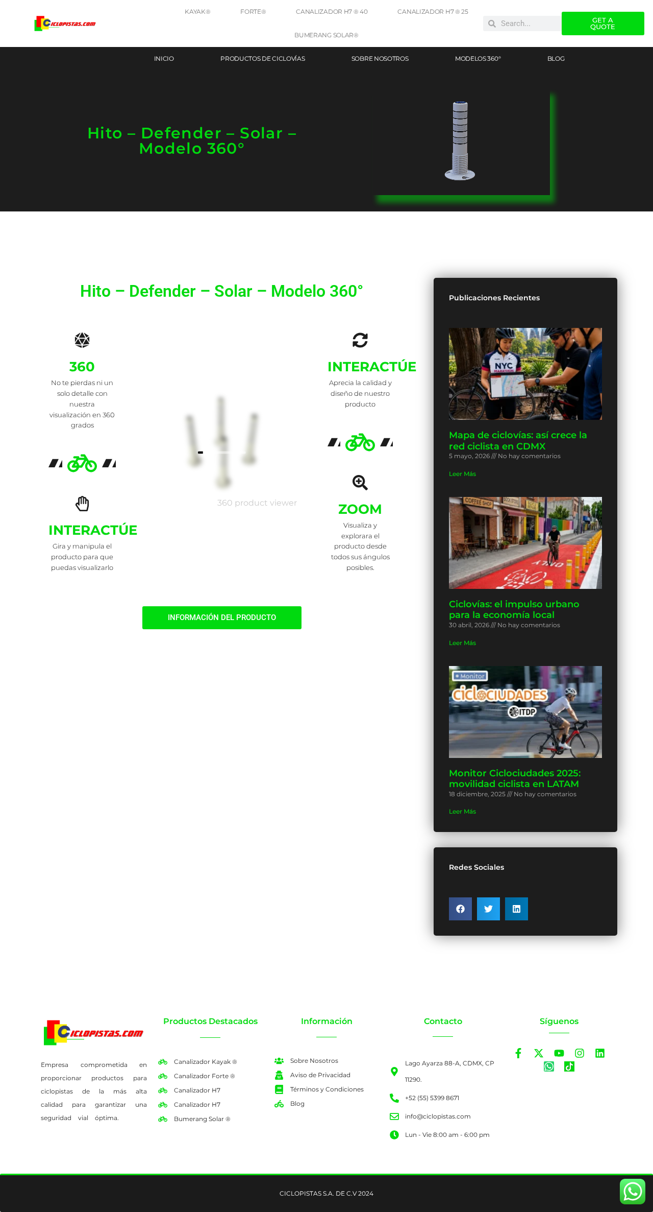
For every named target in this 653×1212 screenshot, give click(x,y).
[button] (460, 908)
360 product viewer (257, 503)
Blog (556, 58)
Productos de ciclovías (262, 58)
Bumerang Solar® (326, 35)
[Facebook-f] (518, 1053)
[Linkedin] (600, 1053)
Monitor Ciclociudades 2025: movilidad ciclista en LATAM (515, 779)
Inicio (164, 58)
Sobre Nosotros (380, 58)
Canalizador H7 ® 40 (331, 11)
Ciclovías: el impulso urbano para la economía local (514, 610)
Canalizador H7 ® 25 (432, 11)
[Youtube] (559, 1053)
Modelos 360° (477, 58)
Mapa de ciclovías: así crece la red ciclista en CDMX (518, 441)
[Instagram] (579, 1053)
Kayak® (197, 11)
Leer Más (462, 474)
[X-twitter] (539, 1053)
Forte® (253, 11)
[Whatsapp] (549, 1066)
